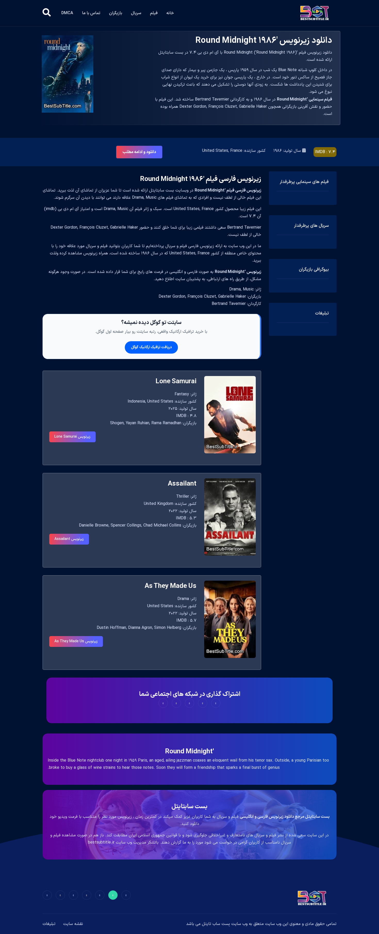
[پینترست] (99, 895)
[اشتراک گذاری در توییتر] (202, 703)
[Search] (47, 13)
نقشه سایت (73, 924)
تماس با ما (91, 13)
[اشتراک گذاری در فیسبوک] (215, 703)
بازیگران (115, 13)
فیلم (154, 13)
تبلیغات (49, 924)
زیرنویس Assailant (69, 539)
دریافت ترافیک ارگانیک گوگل (151, 347)
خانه (170, 13)
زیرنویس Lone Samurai (72, 436)
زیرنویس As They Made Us (76, 641)
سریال (136, 13)
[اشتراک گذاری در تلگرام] (176, 703)
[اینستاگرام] (60, 895)
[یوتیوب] (73, 895)
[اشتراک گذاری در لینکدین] (163, 703)
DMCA (67, 13)
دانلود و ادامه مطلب (139, 152)
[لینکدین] (47, 895)
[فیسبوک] (126, 895)
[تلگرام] (86, 895)
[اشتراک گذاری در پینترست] (189, 703)
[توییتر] (113, 895)
